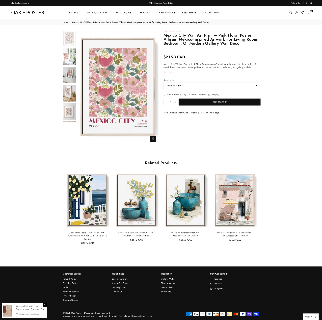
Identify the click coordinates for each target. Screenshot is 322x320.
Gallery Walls (167, 278)
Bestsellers (166, 291)
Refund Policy (69, 278)
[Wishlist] (303, 12)
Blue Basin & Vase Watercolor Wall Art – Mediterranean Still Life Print (136, 234)
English (308, 316)
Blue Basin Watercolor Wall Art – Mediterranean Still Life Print (186, 234)
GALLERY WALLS (212, 12)
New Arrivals (167, 287)
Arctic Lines (124, 315)
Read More (169, 72)
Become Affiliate (120, 278)
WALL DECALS (124, 12)
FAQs (65, 287)
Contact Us (117, 291)
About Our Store (120, 283)
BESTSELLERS (189, 12)
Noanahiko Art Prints (142, 315)
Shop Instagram (168, 283)
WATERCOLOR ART (97, 12)
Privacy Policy (69, 295)
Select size (169, 80)
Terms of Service (71, 291)
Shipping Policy (70, 283)
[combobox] (311, 316)
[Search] (291, 12)
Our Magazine (119, 287)
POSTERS (73, 12)
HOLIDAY (145, 12)
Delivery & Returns (196, 94)
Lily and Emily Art (172, 31)
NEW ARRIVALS (167, 12)
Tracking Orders (70, 300)
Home (65, 22)
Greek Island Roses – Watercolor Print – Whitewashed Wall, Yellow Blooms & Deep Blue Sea (87, 235)
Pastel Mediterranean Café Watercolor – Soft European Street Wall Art (235, 234)
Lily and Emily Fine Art (106, 315)
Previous (80, 87)
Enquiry (215, 94)
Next (155, 87)
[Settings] (297, 12)
